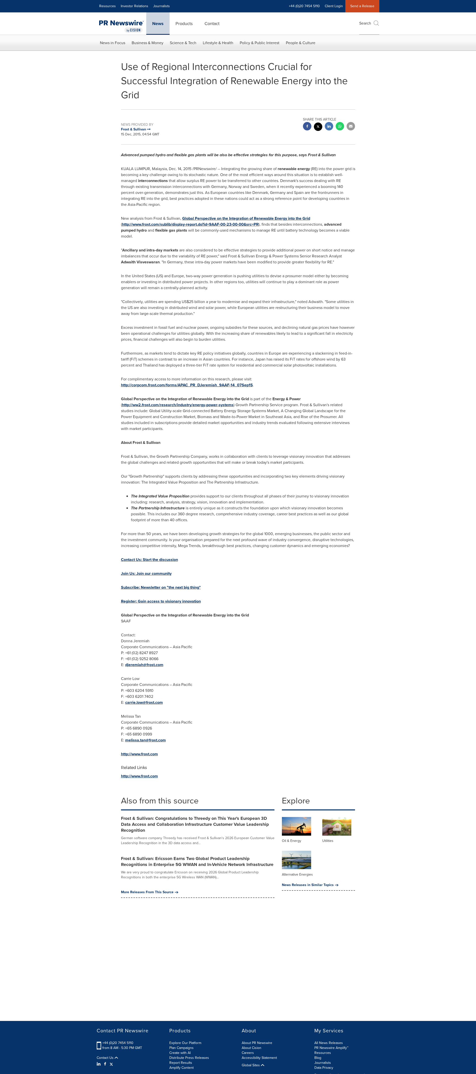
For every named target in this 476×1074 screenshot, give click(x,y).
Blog (317, 1057)
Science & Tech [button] (183, 43)
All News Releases (328, 1042)
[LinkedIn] (99, 1064)
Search (365, 23)
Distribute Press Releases (189, 1057)
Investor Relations (134, 6)
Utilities (327, 840)
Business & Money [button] (147, 43)
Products (184, 23)
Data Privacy (323, 1067)
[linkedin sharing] (329, 127)
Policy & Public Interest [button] (259, 43)
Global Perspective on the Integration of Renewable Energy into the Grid (246, 218)
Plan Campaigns (181, 1047)
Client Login (334, 6)
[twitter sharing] (318, 127)
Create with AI (180, 1052)
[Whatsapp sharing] (340, 127)
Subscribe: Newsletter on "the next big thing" (161, 587)
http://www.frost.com (139, 754)
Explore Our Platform (185, 1042)
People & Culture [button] (300, 43)
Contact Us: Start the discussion (149, 559)
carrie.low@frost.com (144, 702)
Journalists (161, 6)
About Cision (251, 1047)
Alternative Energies (297, 874)
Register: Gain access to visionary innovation (161, 601)
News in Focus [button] (112, 43)
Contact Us (106, 1057)
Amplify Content (181, 1067)
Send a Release (362, 6)
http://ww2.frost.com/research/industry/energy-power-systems (178, 405)
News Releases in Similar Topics (308, 885)
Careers (248, 1052)
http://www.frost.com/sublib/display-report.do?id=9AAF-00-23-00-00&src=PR (190, 224)
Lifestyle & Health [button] (218, 43)
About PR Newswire (257, 1042)
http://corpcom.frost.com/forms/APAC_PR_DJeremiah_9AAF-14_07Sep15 (187, 385)
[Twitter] (111, 1064)
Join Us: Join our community (146, 573)
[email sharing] (351, 127)
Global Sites (251, 1065)
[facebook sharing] (307, 127)
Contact (212, 23)
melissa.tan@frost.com (145, 740)
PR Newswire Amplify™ (331, 1047)
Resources (107, 6)
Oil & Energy (291, 840)
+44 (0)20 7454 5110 (117, 1042)
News (158, 23)
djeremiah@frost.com (144, 665)
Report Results (180, 1062)
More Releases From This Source (147, 892)
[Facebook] (105, 1064)
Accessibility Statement (259, 1057)
